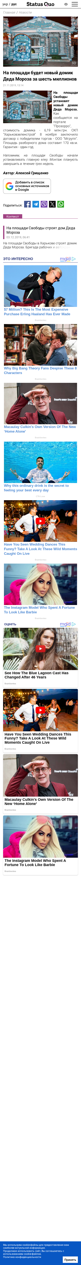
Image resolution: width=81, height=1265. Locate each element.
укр (5, 4)
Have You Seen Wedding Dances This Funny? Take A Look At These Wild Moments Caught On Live (40, 549)
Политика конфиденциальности (22, 1257)
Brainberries (40, 320)
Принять (70, 1259)
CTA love (40, 496)
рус (14, 4)
